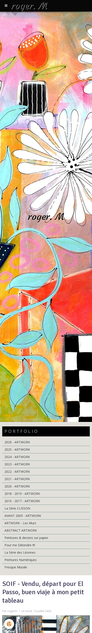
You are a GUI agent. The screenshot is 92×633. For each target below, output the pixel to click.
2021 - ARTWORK (17, 479)
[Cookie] (9, 624)
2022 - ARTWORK (17, 471)
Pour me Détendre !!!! (19, 545)
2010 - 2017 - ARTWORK (22, 501)
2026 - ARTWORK (17, 442)
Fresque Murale (15, 567)
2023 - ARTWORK (17, 464)
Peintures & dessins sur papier (26, 538)
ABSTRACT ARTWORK (20, 530)
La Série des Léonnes (20, 552)
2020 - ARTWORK (17, 486)
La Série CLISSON (17, 508)
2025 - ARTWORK (17, 449)
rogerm (12, 611)
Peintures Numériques (20, 560)
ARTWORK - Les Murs (20, 523)
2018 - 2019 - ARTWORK (22, 493)
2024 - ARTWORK (17, 457)
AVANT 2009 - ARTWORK (22, 516)
